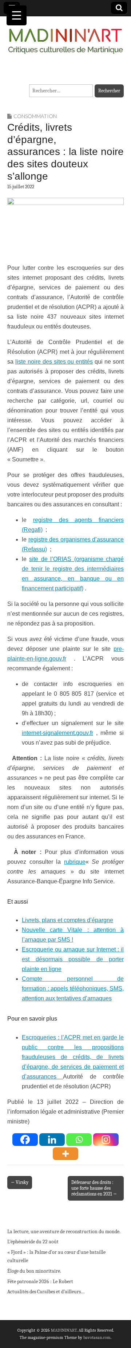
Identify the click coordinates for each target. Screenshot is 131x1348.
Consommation (35, 116)
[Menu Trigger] (17, 15)
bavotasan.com (97, 1337)
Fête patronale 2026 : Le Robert (40, 1281)
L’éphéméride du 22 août (33, 1242)
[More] (65, 1153)
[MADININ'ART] (65, 36)
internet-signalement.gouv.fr (57, 733)
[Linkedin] (52, 1139)
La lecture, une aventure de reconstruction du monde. (63, 1231)
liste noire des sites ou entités (54, 362)
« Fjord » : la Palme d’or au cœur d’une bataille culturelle (56, 1256)
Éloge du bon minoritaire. (34, 1271)
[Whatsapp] (79, 1139)
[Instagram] (106, 1139)
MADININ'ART (64, 1330)
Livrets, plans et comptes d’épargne (67, 920)
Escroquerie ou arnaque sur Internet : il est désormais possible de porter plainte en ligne (73, 959)
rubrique (75, 862)
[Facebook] (25, 1139)
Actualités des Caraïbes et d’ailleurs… (46, 1292)
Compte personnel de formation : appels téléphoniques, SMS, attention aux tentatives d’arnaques (73, 988)
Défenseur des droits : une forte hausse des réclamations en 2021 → (94, 1188)
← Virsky (19, 1182)
